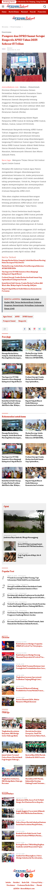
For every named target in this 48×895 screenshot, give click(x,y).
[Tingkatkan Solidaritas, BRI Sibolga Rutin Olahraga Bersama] (12, 771)
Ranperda (22, 321)
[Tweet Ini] (29, 329)
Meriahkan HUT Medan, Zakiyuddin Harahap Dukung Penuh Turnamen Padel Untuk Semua (35, 781)
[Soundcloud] (31, 875)
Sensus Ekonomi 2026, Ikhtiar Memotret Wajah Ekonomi (27, 701)
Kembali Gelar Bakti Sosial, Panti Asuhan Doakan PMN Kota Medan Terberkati (28, 834)
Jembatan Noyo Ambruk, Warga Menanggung (21, 537)
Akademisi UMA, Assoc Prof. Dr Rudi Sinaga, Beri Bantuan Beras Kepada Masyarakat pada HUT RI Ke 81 (30, 801)
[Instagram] (22, 875)
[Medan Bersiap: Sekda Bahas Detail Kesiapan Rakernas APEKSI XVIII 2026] (35, 345)
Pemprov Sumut (9, 321)
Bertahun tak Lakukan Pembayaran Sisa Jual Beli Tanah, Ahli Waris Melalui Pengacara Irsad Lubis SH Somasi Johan (25, 596)
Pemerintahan (6, 32)
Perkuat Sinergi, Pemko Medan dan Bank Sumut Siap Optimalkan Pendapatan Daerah (22, 278)
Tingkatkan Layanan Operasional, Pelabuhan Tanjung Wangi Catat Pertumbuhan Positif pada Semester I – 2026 (31, 678)
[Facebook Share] (24, 329)
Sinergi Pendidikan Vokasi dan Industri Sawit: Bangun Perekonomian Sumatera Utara (24, 587)
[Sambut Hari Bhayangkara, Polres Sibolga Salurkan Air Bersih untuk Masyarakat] (8, 857)
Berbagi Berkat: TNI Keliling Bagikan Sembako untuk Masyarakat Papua (30, 846)
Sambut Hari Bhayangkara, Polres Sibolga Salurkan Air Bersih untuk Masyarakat (29, 857)
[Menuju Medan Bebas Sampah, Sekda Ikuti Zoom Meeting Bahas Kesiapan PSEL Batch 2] (12, 345)
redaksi (9, 48)
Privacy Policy (37, 882)
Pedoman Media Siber (25, 885)
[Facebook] (17, 875)
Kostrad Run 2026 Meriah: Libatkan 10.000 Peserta (35, 756)
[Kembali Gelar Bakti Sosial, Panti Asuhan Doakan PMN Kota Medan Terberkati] (8, 835)
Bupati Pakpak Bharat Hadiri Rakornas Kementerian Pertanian (21, 290)
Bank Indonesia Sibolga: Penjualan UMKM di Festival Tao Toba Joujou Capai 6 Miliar (29, 645)
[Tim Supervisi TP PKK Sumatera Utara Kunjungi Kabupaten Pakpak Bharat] (12, 369)
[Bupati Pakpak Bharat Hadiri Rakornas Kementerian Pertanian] (35, 393)
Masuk (39, 885)
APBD (17, 316)
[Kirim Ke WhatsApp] (44, 329)
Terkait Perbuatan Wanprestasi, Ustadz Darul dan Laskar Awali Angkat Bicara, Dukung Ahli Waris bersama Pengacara (26, 605)
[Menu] (3, 6)
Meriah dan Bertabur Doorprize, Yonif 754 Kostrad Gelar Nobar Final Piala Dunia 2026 (35, 733)
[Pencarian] (44, 7)
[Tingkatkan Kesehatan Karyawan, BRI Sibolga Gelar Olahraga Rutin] (12, 723)
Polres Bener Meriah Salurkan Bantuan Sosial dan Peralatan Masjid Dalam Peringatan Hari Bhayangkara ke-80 (31, 823)
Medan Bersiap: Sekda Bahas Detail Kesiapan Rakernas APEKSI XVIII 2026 (23, 267)
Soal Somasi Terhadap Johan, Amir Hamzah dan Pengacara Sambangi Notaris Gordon (25, 614)
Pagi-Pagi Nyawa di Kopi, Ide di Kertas (29, 556)
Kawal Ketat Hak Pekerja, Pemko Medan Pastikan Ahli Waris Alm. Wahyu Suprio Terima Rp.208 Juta (22, 284)
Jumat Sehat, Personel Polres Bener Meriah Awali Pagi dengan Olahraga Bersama (12, 757)
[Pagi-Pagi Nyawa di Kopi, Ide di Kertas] (10, 557)
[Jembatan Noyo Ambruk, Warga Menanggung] (24, 521)
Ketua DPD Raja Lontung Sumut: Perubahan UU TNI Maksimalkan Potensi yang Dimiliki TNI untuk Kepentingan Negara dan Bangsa (30, 545)
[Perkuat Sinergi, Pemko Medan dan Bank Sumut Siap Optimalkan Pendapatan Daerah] (35, 369)
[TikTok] (27, 875)
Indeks (8, 882)
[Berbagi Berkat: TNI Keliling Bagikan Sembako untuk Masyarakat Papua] (8, 846)
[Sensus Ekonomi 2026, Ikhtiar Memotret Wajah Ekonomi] (8, 701)
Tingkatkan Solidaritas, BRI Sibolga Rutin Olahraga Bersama (12, 781)
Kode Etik (25, 882)
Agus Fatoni (7, 316)
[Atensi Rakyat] (17, 6)
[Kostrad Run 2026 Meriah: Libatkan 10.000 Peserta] (35, 747)
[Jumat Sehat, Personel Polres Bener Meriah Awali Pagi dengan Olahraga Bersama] (12, 747)
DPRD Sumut (28, 316)
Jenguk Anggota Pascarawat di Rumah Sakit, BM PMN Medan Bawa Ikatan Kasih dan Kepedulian (30, 812)
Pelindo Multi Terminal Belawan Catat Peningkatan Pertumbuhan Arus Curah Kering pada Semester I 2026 (31, 667)
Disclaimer (11, 885)
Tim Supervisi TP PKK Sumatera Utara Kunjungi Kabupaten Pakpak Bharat (20, 273)
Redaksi (16, 882)
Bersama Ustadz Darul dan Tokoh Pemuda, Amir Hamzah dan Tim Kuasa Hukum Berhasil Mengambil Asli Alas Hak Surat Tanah (25, 622)
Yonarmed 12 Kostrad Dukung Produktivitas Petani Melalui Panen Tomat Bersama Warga (29, 689)
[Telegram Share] (39, 329)
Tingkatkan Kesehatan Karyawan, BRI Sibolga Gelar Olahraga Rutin (10, 733)
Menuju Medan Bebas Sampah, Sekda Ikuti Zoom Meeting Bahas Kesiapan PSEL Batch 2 (23, 261)
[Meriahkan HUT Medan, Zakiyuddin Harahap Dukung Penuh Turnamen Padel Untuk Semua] (35, 771)
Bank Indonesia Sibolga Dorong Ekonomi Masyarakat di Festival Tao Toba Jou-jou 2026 (29, 656)
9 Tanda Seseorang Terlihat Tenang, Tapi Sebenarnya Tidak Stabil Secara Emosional (23, 579)
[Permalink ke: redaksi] (4, 49)
